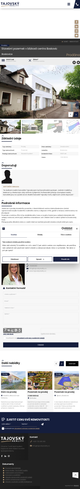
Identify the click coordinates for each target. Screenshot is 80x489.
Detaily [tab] (40, 235)
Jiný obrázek (8, 334)
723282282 (33, 266)
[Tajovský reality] (10, 4)
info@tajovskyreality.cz (37, 268)
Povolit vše (65, 259)
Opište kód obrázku (48, 334)
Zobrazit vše (72, 364)
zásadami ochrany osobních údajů (30, 338)
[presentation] (56, 363)
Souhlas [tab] (14, 235)
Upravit (38, 259)
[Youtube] (76, 35)
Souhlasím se (11, 338)
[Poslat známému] (78, 62)
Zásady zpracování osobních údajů (18, 477)
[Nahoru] (75, 475)
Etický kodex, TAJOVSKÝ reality (16, 470)
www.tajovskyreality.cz (37, 271)
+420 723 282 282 (39, 441)
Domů (66, 42)
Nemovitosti (74, 42)
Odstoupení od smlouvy (14, 473)
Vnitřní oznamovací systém (15, 479)
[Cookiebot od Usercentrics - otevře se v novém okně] (63, 228)
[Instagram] (76, 31)
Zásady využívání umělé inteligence (18, 482)
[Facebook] (76, 22)
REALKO (76, 485)
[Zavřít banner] (77, 228)
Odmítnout (15, 259)
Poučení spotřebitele (13, 468)
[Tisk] (74, 62)
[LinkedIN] (76, 26)
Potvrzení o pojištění (12, 475)
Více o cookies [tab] (66, 235)
